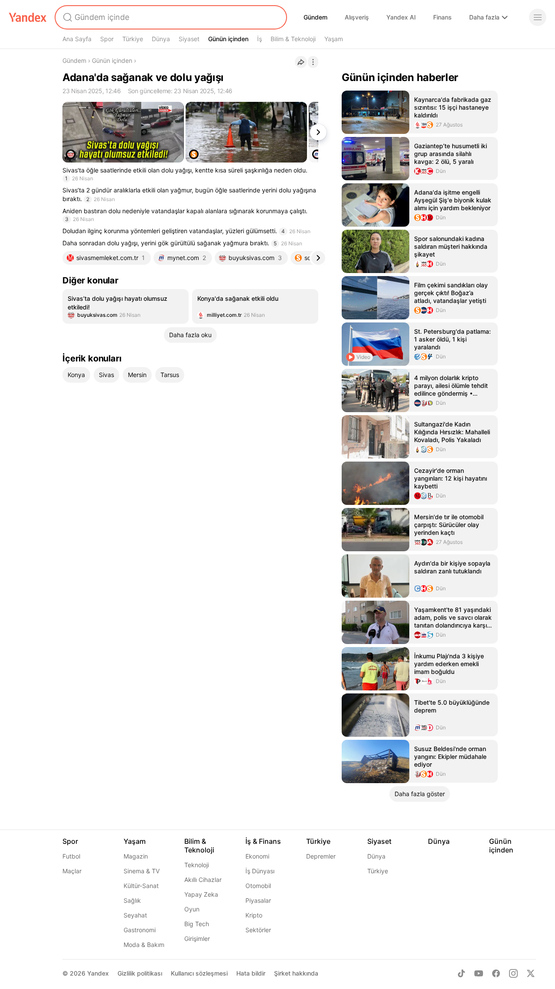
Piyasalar (258, 900)
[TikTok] (461, 973)
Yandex (98, 973)
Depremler (321, 856)
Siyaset (189, 38)
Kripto (253, 915)
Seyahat (135, 915)
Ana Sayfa (76, 38)
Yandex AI (401, 17)
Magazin (136, 856)
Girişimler (197, 938)
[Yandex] (28, 17)
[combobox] (170, 17)
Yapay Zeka (201, 894)
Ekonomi (257, 856)
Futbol (71, 856)
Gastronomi (140, 930)
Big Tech (196, 923)
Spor (107, 38)
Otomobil (258, 885)
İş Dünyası (259, 871)
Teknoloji (196, 865)
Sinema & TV (142, 871)
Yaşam (333, 38)
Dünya (161, 38)
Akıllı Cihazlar (203, 879)
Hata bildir (250, 973)
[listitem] (125, 306)
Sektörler (258, 930)
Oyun (191, 909)
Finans (442, 17)
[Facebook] (496, 973)
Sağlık (132, 900)
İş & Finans (263, 841)
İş (259, 38)
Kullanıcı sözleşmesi (199, 973)
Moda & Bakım (144, 944)
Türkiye (132, 38)
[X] (530, 973)
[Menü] (537, 17)
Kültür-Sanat (141, 885)
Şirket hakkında (296, 973)
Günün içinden (228, 38)
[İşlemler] (313, 62)
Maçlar (72, 871)
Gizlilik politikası (140, 973)
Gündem (315, 17)
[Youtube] (478, 973)
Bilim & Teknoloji (293, 38)
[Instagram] (513, 973)
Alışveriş (357, 17)
